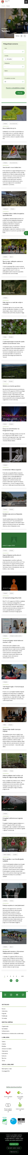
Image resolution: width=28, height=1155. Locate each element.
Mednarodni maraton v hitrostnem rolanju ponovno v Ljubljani (13, 952)
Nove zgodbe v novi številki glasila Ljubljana (13, 860)
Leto (6, 48)
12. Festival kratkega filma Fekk (12, 598)
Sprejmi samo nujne (14, 1148)
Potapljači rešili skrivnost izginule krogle (13, 819)
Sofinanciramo (5, 1031)
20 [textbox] (5, 81)
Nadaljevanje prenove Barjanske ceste (12, 515)
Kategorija (7, 63)
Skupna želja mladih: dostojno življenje (12, 730)
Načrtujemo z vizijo (7, 1068)
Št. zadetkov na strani (10, 78)
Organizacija (5, 1026)
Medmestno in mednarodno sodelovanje (12, 1033)
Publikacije (4, 1016)
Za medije (4, 1018)
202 (22, 976)
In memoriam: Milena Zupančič (12, 470)
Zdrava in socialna (6, 1048)
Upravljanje (5, 1028)
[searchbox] (13, 59)
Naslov (6, 70)
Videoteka (4, 1011)
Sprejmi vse (14, 1144)
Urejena (4, 1044)
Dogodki (4, 1013)
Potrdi (20, 93)
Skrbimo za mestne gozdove (11, 386)
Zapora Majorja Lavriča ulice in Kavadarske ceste (12, 556)
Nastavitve (14, 1152)
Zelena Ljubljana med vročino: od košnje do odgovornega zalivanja (13, 776)
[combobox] (14, 51)
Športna (4, 1058)
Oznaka (6, 55)
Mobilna (4, 1046)
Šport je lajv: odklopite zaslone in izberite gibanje (13, 262)
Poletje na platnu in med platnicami (13, 905)
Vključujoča (5, 1051)
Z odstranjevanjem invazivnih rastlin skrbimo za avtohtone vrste (13, 342)
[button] (15, 88)
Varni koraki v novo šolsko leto (12, 167)
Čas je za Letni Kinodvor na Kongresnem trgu (11, 429)
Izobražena (5, 1053)
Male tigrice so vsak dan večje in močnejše (13, 303)
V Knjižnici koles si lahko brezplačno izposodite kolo (13, 214)
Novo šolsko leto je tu (9, 128)
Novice (3, 1009)
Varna (3, 1060)
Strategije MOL (6, 1071)
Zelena (3, 1041)
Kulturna (4, 1056)
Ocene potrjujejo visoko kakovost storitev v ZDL (13, 641)
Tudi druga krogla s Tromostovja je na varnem (13, 687)
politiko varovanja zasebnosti (13, 1140)
